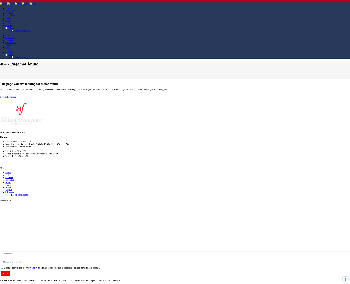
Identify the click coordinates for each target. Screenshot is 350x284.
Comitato (9, 177)
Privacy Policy (31, 268)
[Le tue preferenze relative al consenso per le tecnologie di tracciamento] (345, 279)
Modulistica (10, 180)
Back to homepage (8, 97)
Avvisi (8, 182)
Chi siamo (9, 175)
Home (8, 172)
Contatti (8, 190)
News (8, 185)
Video (8, 187)
